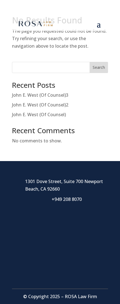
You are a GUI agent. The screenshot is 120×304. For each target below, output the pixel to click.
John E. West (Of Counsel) (39, 114)
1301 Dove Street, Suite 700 (54, 181)
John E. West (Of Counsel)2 (40, 105)
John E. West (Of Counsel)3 (40, 95)
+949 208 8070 (64, 11)
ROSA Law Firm (81, 296)
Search (99, 67)
